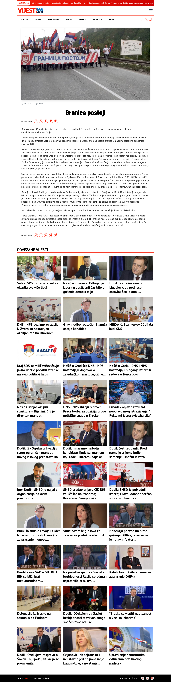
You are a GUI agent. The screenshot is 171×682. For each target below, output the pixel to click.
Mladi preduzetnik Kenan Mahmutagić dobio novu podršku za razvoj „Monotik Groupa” (100, 3)
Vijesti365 (28, 678)
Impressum (124, 678)
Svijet (69, 19)
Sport (112, 19)
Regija (37, 19)
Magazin (97, 19)
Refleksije (53, 19)
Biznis (82, 19)
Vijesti (24, 19)
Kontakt (135, 678)
